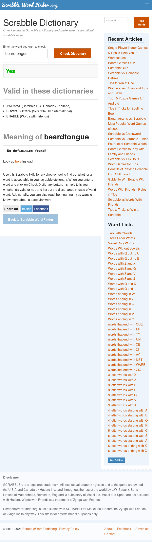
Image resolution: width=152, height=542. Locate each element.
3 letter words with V (122, 400)
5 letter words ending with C (127, 450)
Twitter (26, 208)
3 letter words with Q (122, 395)
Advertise (142, 528)
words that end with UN (124, 339)
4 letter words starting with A (127, 410)
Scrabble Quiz (118, 67)
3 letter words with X (122, 374)
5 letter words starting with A (127, 440)
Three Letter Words (121, 238)
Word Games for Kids (123, 164)
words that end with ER (124, 329)
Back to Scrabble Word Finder (30, 219)
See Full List (116, 460)
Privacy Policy (69, 528)
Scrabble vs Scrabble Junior (128, 138)
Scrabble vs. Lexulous (123, 159)
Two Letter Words (120, 233)
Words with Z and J (121, 278)
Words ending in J (120, 309)
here (18, 161)
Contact (109, 534)
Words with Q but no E (123, 258)
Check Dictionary (73, 53)
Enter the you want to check (24, 46)
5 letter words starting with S (127, 435)
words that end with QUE (125, 324)
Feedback (124, 528)
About (108, 528)
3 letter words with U (122, 390)
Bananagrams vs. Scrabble (127, 118)
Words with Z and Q (122, 268)
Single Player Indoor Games (128, 47)
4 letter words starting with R (128, 425)
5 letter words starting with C (128, 430)
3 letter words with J (122, 405)
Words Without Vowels (124, 248)
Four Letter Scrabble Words (127, 143)
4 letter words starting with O (128, 420)
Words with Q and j (121, 288)
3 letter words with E (122, 385)
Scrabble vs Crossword (124, 133)
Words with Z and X (122, 263)
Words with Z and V (122, 273)
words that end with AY (124, 354)
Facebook (41, 208)
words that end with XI (123, 349)
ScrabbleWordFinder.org (39, 528)
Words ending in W (121, 293)
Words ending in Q (121, 304)
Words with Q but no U (124, 253)
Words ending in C (121, 319)
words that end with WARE (126, 364)
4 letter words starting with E (127, 415)
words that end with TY (124, 334)
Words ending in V (121, 314)
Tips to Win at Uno (121, 83)
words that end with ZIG (124, 369)
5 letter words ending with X (127, 445)
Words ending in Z (121, 299)
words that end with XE (124, 344)
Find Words (141, 22)
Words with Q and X (122, 283)
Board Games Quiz (121, 63)
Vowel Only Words (121, 243)
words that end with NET (125, 359)
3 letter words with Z (122, 379)
